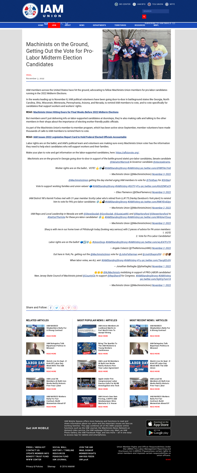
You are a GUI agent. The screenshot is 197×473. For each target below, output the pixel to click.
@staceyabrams (161, 162)
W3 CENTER (125, 4)
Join (54, 25)
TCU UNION (157, 4)
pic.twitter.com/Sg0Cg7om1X (155, 279)
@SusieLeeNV (121, 213)
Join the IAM (86, 447)
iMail (29, 75)
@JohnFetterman (128, 254)
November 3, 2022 (161, 174)
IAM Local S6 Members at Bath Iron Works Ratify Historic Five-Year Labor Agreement (56, 383)
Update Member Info (37, 453)
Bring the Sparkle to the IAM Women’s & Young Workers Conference (107, 346)
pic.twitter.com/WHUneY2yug (155, 217)
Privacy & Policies (34, 466)
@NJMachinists (111, 272)
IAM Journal (60, 460)
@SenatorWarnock (120, 162)
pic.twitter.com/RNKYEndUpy (156, 201)
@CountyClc (89, 275)
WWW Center (33, 460)
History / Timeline (63, 450)
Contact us (33, 450)
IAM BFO (141, 4)
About (68, 25)
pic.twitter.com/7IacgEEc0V (156, 260)
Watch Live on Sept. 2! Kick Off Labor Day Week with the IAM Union (57, 364)
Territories (120, 25)
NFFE (172, 4)
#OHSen (166, 180)
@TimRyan (152, 180)
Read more (51, 336)
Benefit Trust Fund (37, 456)
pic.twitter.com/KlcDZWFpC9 (156, 186)
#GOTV (132, 186)
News (82, 25)
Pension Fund (60, 456)
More (168, 460)
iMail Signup (86, 450)
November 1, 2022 (161, 266)
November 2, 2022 (161, 207)
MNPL (156, 25)
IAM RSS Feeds (86, 456)
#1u (138, 186)
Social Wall (60, 447)
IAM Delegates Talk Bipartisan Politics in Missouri (56, 345)
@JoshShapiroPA (152, 254)
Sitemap (51, 466)
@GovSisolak (106, 213)
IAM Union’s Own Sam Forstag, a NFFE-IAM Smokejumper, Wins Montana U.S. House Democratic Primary (107, 401)
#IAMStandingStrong (116, 168)
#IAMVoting (133, 168)
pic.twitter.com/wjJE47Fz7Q (156, 242)
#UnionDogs (98, 242)
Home (40, 25)
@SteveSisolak (91, 213)
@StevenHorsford (159, 213)
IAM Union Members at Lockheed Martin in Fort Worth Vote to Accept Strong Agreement (108, 330)
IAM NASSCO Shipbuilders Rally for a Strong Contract (56, 328)
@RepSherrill (114, 275)
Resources (140, 25)
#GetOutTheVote (56, 217)
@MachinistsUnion (78, 180)
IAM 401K (83, 460)
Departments (99, 25)
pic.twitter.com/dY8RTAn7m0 (155, 168)
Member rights (87, 453)
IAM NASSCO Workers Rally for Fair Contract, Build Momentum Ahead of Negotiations (56, 401)
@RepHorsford (141, 213)
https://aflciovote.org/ (127, 152)
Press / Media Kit (36, 447)
